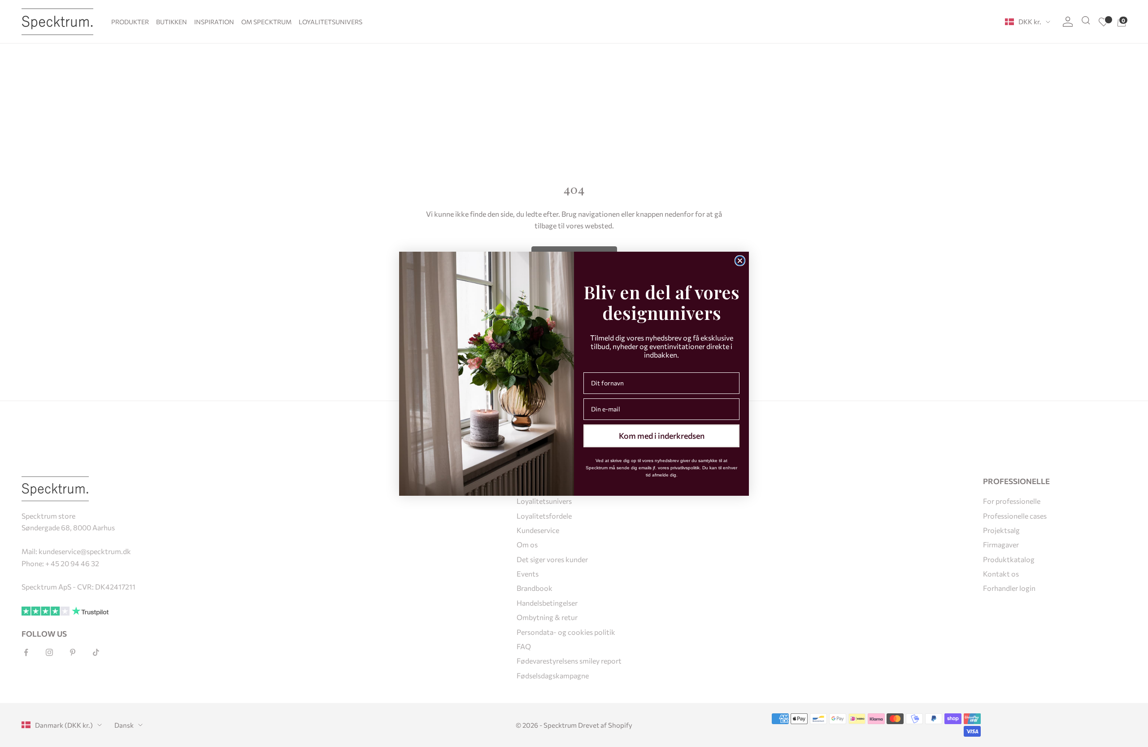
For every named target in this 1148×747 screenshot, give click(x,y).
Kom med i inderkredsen (661, 436)
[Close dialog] (739, 260)
